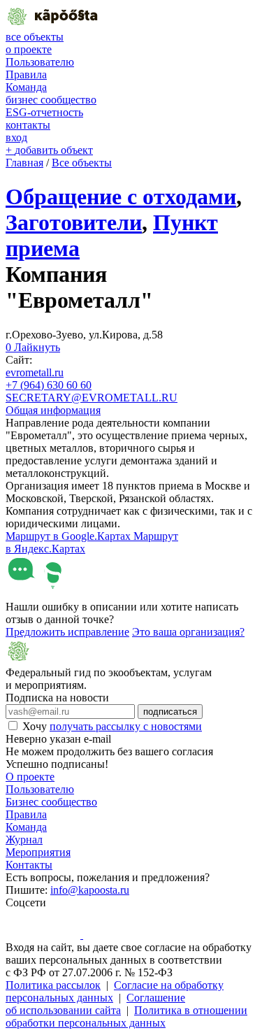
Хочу (112, 726)
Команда (26, 87)
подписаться (170, 711)
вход (16, 137)
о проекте (29, 49)
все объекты (35, 37)
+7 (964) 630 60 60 (49, 385)
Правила (26, 74)
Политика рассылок (53, 985)
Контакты (29, 865)
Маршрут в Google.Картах (69, 536)
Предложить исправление (67, 632)
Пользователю (40, 62)
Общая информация (53, 410)
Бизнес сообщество (51, 802)
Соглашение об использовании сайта (95, 1004)
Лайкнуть (33, 347)
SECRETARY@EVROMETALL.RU (91, 398)
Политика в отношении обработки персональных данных (126, 1016)
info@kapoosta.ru (89, 890)
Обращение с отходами (121, 196)
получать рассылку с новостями (126, 726)
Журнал (24, 839)
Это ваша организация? (188, 632)
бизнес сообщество (51, 100)
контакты (28, 125)
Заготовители (74, 222)
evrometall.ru (35, 372)
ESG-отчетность (44, 112)
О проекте (30, 777)
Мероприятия (38, 852)
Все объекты (82, 163)
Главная (24, 163)
